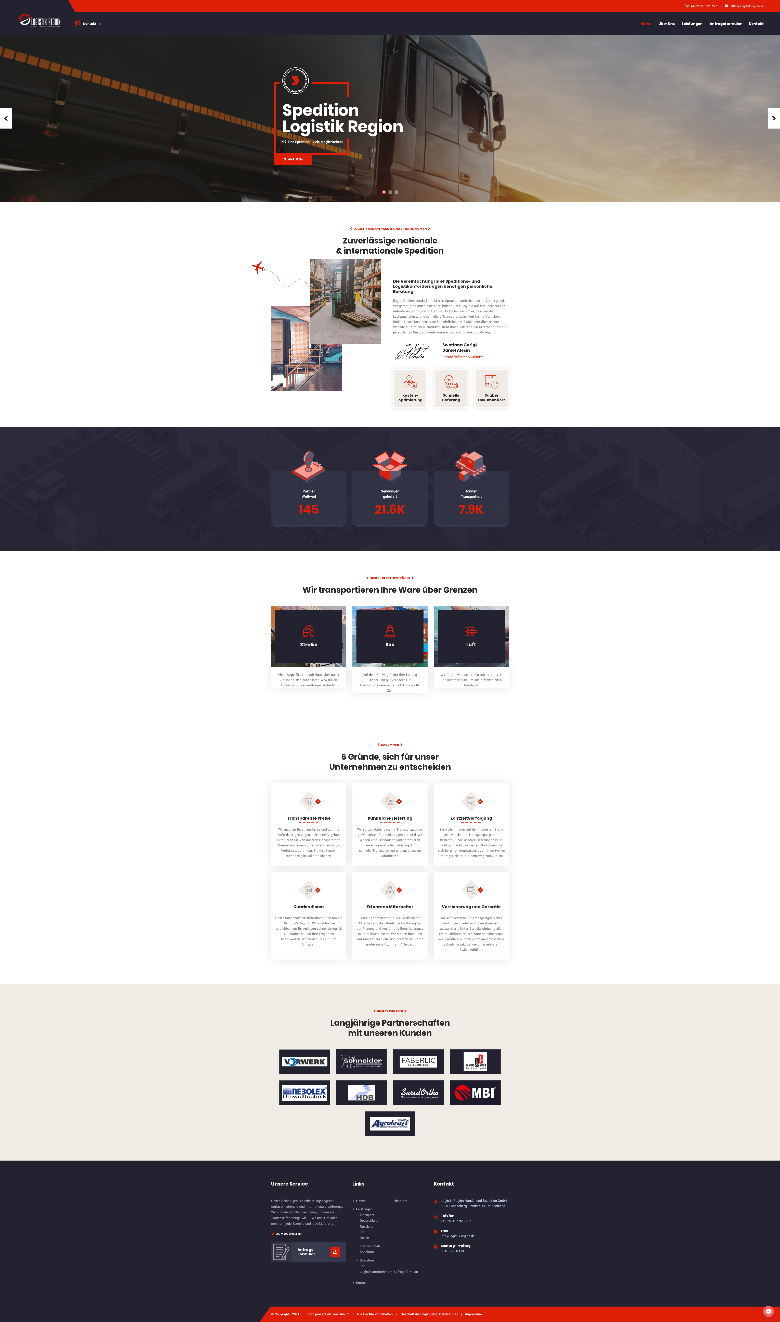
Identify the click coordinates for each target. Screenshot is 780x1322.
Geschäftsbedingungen (418, 1314)
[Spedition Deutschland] (39, 20)
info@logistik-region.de (458, 1236)
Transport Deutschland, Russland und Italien (369, 1226)
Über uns (667, 23)
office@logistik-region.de (747, 6)
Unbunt (344, 1314)
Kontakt (756, 23)
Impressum (473, 1314)
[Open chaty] (768, 1311)
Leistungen (692, 23)
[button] (6, 118)
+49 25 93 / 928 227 (704, 6)
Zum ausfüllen (288, 1234)
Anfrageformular (726, 23)
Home (646, 23)
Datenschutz (448, 1314)
